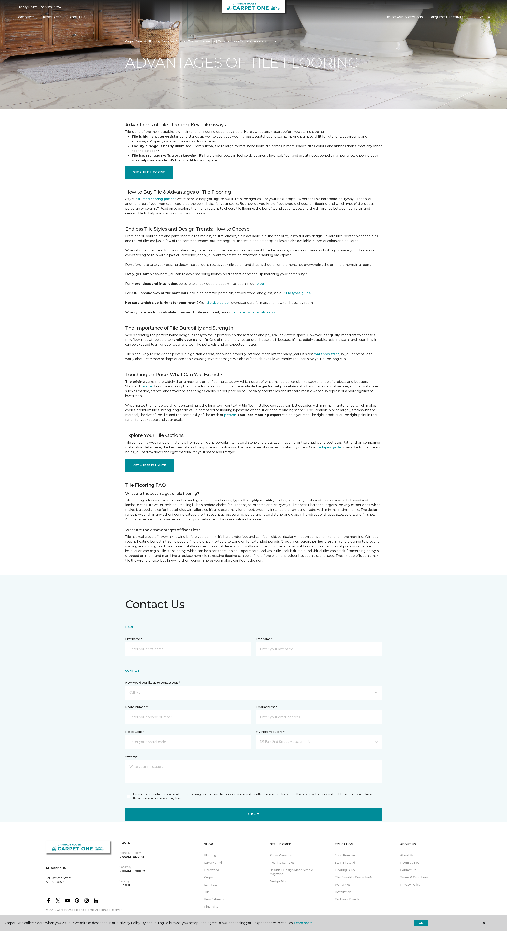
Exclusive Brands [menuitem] (347, 899)
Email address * (266, 707)
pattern (230, 415)
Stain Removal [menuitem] (345, 855)
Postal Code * (134, 731)
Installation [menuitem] (343, 892)
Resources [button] (52, 17)
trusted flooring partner (157, 199)
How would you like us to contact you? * (152, 682)
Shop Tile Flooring (149, 172)
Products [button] (26, 17)
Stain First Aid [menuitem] (345, 862)
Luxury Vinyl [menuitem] (213, 862)
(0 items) (489, 17)
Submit (253, 814)
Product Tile (184, 41)
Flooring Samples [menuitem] (282, 862)
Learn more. (303, 923)
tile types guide (298, 293)
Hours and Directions (404, 17)
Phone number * (136, 707)
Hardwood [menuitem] (211, 870)
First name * (133, 639)
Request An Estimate (448, 17)
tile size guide (218, 303)
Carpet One (133, 41)
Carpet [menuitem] (209, 877)
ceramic (147, 386)
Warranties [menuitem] (343, 884)
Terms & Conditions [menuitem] (414, 877)
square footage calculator (254, 312)
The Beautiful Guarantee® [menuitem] (353, 877)
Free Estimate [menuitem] (214, 899)
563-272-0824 (51, 7)
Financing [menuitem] (211, 906)
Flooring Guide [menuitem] (345, 870)
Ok (421, 923)
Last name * (264, 639)
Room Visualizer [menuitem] (281, 855)
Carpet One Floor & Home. (75, 910)
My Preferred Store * (270, 731)
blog (260, 284)
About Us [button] (77, 17)
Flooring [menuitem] (210, 855)
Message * (132, 756)
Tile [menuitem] (207, 892)
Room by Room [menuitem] (411, 862)
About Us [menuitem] (407, 855)
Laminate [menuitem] (211, 884)
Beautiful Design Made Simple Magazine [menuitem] (291, 872)
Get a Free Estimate (149, 465)
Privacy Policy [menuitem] (410, 884)
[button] (474, 17)
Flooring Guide (158, 41)
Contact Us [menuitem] (408, 870)
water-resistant (326, 354)
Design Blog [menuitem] (278, 881)
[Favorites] (481, 17)
